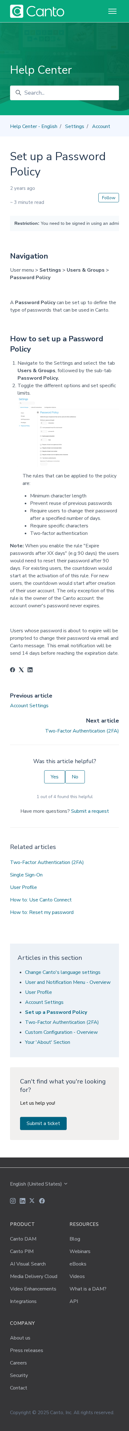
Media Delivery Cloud (33, 1276)
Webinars (80, 1251)
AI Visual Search (28, 1264)
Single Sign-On (26, 874)
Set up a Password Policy (56, 1012)
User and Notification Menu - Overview (68, 982)
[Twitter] (32, 1202)
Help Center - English (33, 126)
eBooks (78, 1264)
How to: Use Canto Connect (41, 899)
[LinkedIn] (30, 670)
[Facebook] (12, 670)
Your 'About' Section (47, 1042)
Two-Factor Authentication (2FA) (82, 731)
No (75, 776)
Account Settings (29, 705)
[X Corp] (21, 670)
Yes (55, 776)
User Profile (23, 887)
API (74, 1301)
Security (19, 1375)
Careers (18, 1362)
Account (101, 126)
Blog (75, 1239)
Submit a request (90, 811)
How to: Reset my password (42, 912)
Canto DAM (23, 1239)
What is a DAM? (88, 1288)
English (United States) (36, 1184)
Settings (74, 126)
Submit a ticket (43, 1123)
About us (20, 1338)
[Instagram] (13, 1202)
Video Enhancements (33, 1288)
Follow (109, 198)
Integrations (23, 1301)
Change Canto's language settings (63, 972)
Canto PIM (22, 1251)
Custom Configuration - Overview (61, 1032)
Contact (18, 1387)
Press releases (26, 1350)
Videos (77, 1276)
